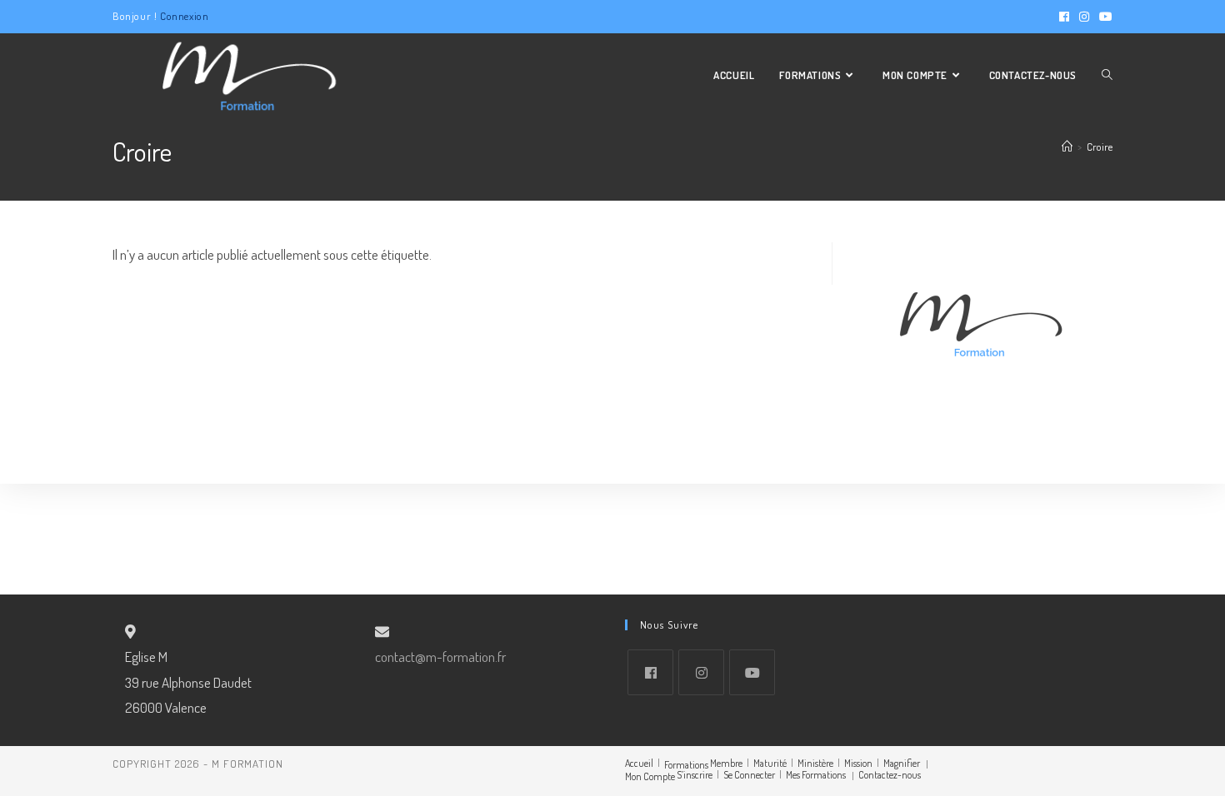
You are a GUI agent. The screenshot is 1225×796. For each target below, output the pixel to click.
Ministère (815, 763)
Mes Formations (816, 775)
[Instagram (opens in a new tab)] (1084, 16)
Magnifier (901, 763)
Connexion (184, 15)
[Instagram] (701, 672)
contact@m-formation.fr (440, 656)
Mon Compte (650, 776)
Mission (858, 763)
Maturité (770, 763)
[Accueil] (1067, 146)
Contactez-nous (889, 775)
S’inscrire (694, 775)
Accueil (639, 763)
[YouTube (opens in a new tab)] (1103, 16)
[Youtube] (752, 672)
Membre (726, 763)
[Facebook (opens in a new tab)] (1064, 16)
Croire (1099, 146)
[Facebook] (650, 672)
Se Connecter (749, 775)
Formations (686, 765)
